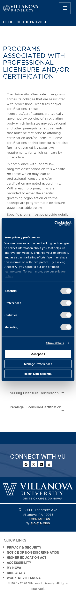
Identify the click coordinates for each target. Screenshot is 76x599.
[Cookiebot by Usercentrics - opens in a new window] (55, 223)
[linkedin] (41, 464)
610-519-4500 (40, 523)
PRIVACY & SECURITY (24, 547)
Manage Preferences (38, 363)
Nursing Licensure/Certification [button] (34, 393)
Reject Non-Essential (38, 373)
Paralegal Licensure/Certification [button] (35, 407)
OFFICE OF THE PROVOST (24, 22)
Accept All (38, 354)
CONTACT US (40, 519)
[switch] (66, 303)
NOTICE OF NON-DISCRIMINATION (33, 552)
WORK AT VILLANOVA (24, 578)
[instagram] (49, 464)
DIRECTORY (16, 572)
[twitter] (34, 464)
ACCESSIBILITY (19, 562)
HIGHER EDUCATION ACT (26, 557)
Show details (55, 343)
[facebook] (26, 464)
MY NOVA (14, 567)
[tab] (38, 393)
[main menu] (65, 8)
